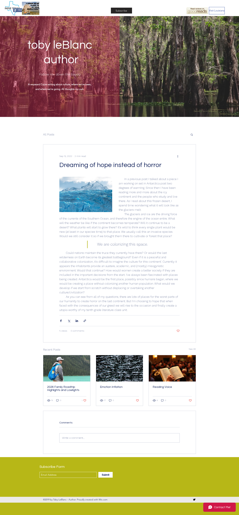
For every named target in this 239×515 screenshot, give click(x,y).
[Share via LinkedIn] (76, 320)
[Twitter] (194, 499)
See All (192, 349)
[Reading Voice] (172, 368)
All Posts (48, 134)
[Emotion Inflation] (119, 368)
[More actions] (178, 156)
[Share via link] (84, 320)
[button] (191, 134)
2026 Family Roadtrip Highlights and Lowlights (63, 388)
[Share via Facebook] (60, 320)
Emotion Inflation (111, 386)
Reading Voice (162, 386)
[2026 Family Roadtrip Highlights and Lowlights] (66, 368)
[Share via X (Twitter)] (68, 320)
